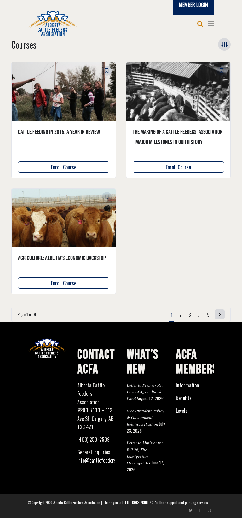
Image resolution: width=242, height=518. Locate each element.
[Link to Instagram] (209, 510)
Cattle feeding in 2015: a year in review (59, 132)
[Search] (197, 23)
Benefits (184, 398)
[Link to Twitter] (190, 510)
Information (187, 385)
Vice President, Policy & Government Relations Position (145, 417)
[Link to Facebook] (200, 510)
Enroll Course (63, 167)
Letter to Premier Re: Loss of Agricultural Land (145, 391)
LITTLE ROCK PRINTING (138, 502)
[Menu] (211, 23)
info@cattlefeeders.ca (99, 460)
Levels (181, 410)
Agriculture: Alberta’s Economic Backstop (62, 258)
